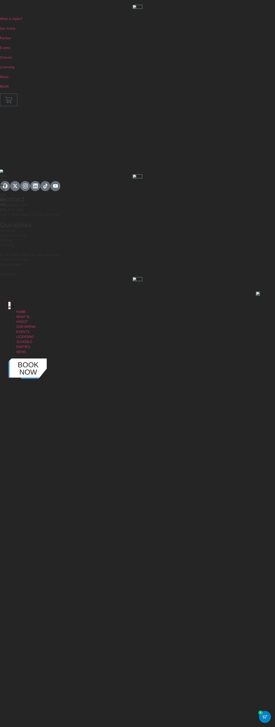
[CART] (8, 100)
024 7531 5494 (11, 210)
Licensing (7, 245)
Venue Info (8, 231)
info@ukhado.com (14, 205)
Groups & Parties (13, 235)
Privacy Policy (11, 264)
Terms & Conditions (15, 260)
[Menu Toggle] (9, 305)
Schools (6, 240)
